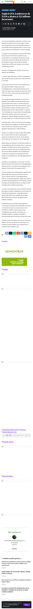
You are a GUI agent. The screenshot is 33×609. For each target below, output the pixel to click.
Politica (12, 10)
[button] (26, 604)
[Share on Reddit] (18, 233)
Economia (5, 10)
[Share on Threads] (16, 23)
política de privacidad (13, 604)
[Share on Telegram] (13, 23)
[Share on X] (8, 23)
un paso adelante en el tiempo (9, 27)
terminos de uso (6, 606)
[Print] (24, 23)
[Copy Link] (21, 23)
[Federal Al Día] (10, 1)
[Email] (19, 23)
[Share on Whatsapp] (11, 23)
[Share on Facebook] (6, 23)
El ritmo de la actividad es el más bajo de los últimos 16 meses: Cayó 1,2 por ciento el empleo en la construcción (16, 563)
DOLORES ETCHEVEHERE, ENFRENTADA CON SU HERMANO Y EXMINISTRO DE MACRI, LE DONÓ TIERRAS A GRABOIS (15, 590)
